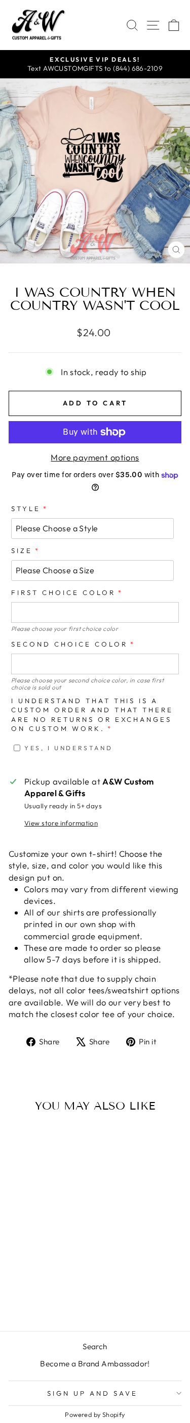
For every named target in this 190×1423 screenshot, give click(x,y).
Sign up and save (92, 1393)
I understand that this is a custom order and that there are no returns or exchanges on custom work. (92, 715)
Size (21, 550)
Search (95, 1346)
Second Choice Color (69, 644)
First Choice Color (63, 592)
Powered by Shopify (95, 1414)
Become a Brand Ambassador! (95, 1363)
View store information (61, 823)
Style (26, 508)
